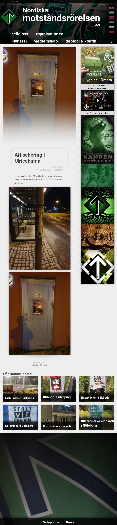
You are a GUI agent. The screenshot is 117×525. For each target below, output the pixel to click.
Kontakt (15, 1)
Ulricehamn (45, 170)
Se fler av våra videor (98, 113)
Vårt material (59, 4)
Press (79, 4)
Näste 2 (59, 170)
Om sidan (16, 4)
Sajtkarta (36, 4)
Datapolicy (51, 522)
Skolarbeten (99, 4)
